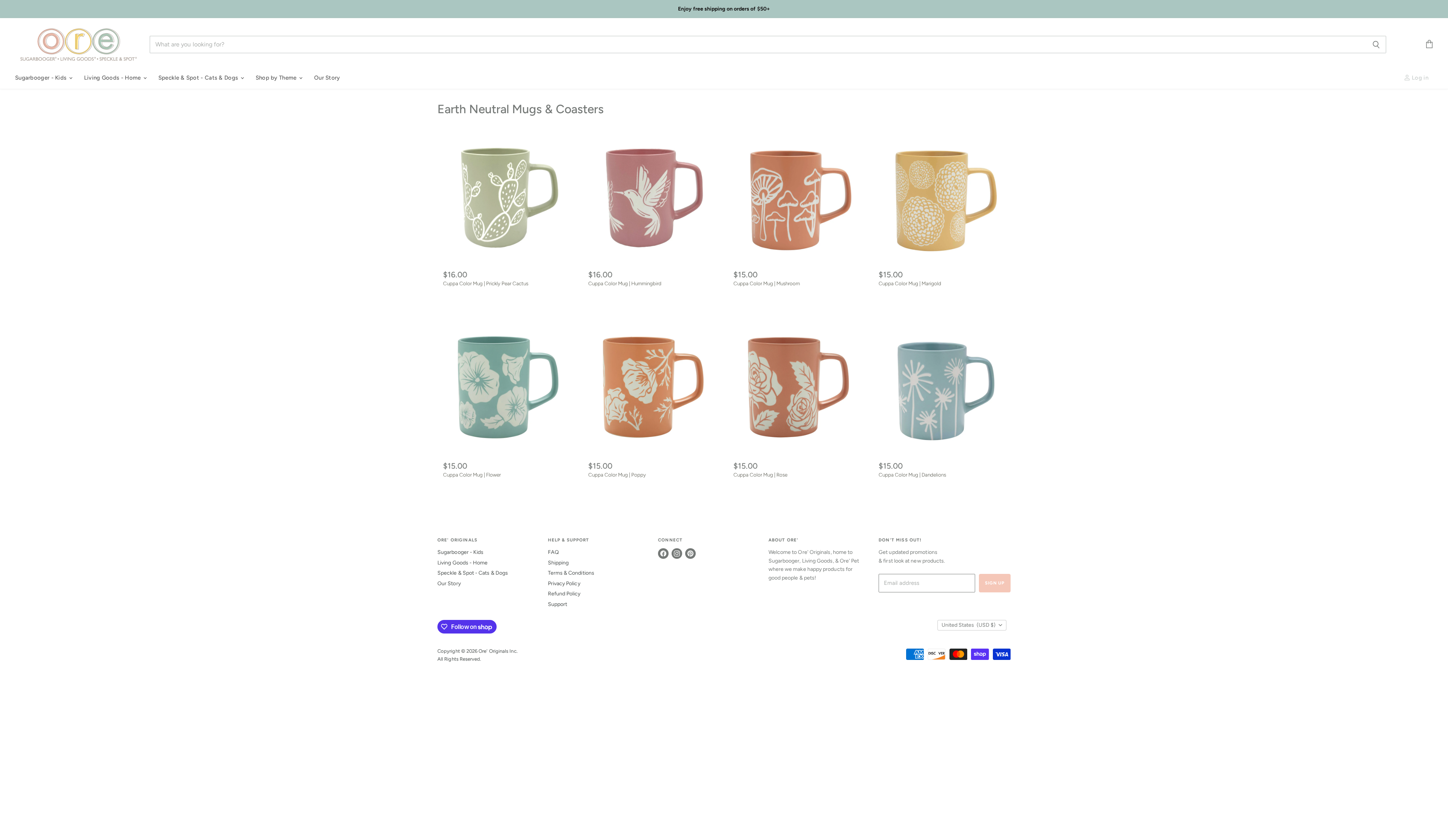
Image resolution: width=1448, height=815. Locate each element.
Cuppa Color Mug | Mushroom (766, 283)
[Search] (1376, 44)
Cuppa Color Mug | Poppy (617, 475)
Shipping (558, 563)
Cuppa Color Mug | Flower (472, 475)
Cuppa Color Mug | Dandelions (912, 475)
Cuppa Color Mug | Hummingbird (624, 283)
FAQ (553, 552)
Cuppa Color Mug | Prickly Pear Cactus (485, 283)
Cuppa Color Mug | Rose (760, 475)
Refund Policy (564, 593)
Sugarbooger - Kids (41, 77)
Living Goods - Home (113, 77)
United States (969, 625)
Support (558, 604)
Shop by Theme (277, 77)
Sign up (995, 583)
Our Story (327, 77)
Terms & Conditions (571, 573)
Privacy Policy (564, 583)
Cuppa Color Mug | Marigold (910, 283)
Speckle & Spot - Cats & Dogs (199, 77)
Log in (1419, 77)
